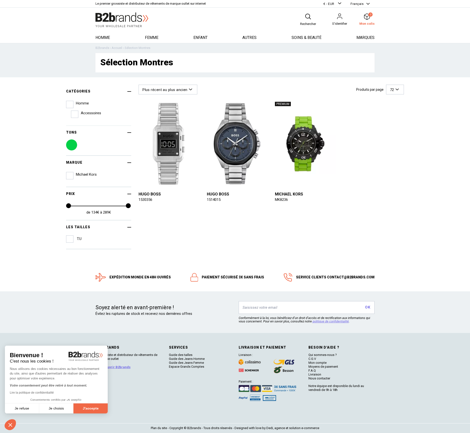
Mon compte (317, 363)
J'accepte (91, 408)
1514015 (214, 199)
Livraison (314, 374)
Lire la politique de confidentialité (32, 392)
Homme (102, 37)
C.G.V (312, 359)
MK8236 (281, 199)
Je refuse (22, 408)
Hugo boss (150, 194)
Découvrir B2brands (114, 367)
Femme (151, 37)
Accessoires (91, 113)
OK (367, 307)
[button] (333, 3)
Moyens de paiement (323, 366)
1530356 (145, 199)
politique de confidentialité (331, 321)
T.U (79, 239)
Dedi (269, 428)
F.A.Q (312, 370)
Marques (365, 37)
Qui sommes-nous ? (322, 355)
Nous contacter (319, 378)
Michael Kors (289, 194)
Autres (249, 37)
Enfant (200, 37)
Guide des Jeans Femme (186, 363)
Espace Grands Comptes (186, 366)
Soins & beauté (306, 37)
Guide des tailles (180, 355)
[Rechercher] (308, 16)
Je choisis (56, 408)
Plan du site (159, 428)
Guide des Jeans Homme (187, 359)
